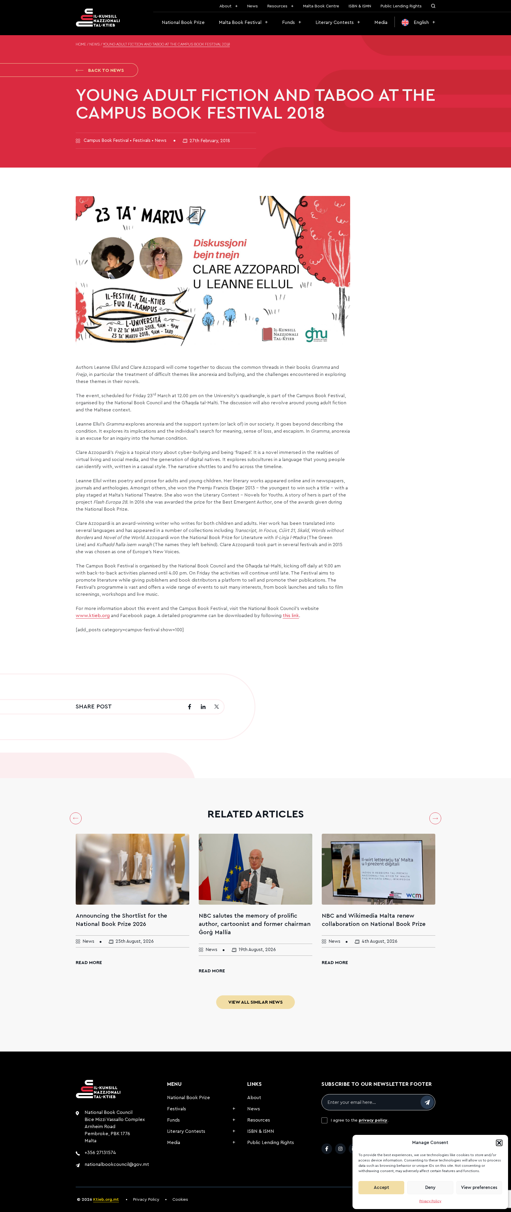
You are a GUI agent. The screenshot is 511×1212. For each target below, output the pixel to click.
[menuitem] (418, 22)
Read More (89, 962)
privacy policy (373, 1120)
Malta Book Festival (240, 22)
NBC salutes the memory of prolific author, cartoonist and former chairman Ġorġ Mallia (255, 924)
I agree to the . (360, 1120)
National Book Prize (183, 22)
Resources (277, 6)
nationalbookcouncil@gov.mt (117, 1164)
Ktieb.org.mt (106, 1200)
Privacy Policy (430, 1201)
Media (380, 22)
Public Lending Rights (401, 6)
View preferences (479, 1187)
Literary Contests (335, 22)
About (225, 6)
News (252, 6)
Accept (381, 1187)
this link (291, 615)
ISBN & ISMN (360, 6)
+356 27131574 (100, 1152)
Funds (288, 22)
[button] (499, 1143)
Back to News (106, 70)
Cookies (180, 1200)
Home (81, 44)
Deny (430, 1187)
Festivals (176, 1108)
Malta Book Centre (321, 6)
